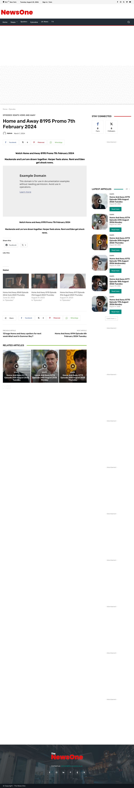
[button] (128, 22)
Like (97, 123)
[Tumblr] (77, 772)
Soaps (16, 115)
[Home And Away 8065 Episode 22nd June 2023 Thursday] (16, 281)
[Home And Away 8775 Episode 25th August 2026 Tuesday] (16, 366)
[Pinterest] (70, 772)
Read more (115, 209)
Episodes (12, 109)
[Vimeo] (127, 2)
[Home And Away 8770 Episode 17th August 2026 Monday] (100, 304)
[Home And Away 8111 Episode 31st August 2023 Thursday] (73, 281)
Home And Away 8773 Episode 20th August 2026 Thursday (73, 377)
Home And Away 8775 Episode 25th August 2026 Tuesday (16, 377)
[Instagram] (120, 2)
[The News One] (17, 11)
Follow (111, 123)
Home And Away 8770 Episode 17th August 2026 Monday (120, 302)
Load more (111, 318)
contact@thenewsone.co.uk (72, 766)
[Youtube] (130, 2)
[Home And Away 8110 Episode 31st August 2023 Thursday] (44, 281)
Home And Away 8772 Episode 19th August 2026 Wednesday (120, 260)
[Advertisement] (65, 11)
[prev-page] (4, 387)
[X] (123, 2)
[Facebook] (117, 2)
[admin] (5, 133)
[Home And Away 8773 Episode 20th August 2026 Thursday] (73, 366)
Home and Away (27, 115)
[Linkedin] (63, 772)
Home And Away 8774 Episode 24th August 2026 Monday (44, 377)
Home (5, 109)
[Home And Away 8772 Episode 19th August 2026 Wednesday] (100, 263)
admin (9, 133)
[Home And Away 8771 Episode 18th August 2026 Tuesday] (100, 283)
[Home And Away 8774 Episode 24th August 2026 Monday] (45, 366)
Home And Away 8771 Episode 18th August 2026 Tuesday (120, 281)
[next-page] (8, 387)
